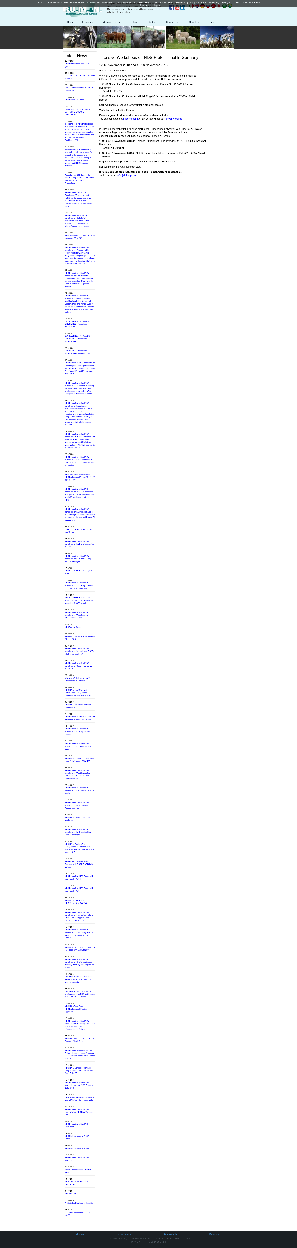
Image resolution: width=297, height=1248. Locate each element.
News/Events (173, 22)
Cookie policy (171, 1234)
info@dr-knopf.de (172, 118)
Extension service (111, 22)
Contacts (152, 22)
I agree (157, 5)
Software (134, 22)
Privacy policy (124, 1234)
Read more (144, 5)
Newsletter (195, 22)
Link (211, 22)
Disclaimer (214, 1234)
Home (70, 22)
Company (87, 22)
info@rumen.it (131, 118)
